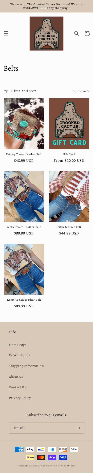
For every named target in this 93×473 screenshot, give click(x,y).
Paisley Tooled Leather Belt (24, 154)
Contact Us (17, 387)
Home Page (18, 345)
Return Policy (19, 355)
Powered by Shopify (65, 465)
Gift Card (69, 154)
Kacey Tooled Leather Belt (24, 300)
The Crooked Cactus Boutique (40, 465)
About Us (16, 376)
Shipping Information (26, 366)
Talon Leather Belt (69, 227)
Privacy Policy (20, 398)
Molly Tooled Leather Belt (24, 227)
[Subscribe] (78, 427)
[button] (6, 33)
